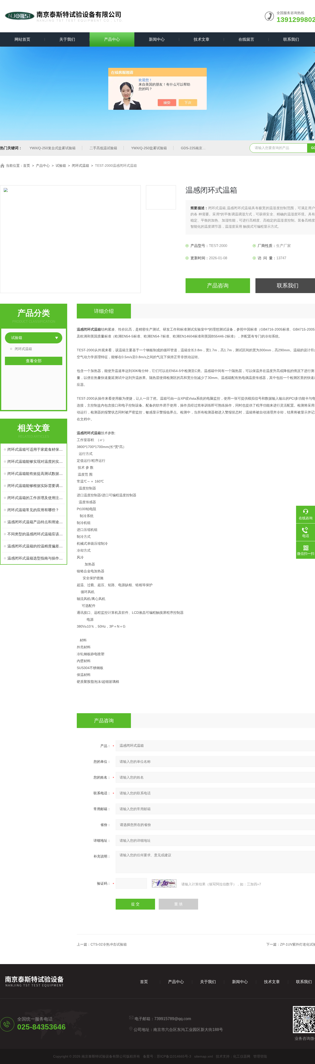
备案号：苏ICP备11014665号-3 (167, 1056)
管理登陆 (260, 1056)
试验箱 (61, 166)
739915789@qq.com (172, 1019)
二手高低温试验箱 (103, 148)
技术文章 (201, 39)
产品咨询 (218, 285)
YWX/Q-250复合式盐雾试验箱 (53, 148)
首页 (26, 166)
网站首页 (22, 39)
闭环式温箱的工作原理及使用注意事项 (36, 498)
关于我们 (67, 39)
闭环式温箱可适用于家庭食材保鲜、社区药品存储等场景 (36, 449)
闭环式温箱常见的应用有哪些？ (33, 510)
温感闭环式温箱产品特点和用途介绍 (36, 522)
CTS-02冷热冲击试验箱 (109, 944)
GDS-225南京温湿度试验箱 (202, 148)
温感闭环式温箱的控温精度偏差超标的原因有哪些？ (36, 546)
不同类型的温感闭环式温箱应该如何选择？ (36, 534)
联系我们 (291, 39)
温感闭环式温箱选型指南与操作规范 (36, 558)
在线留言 (246, 39)
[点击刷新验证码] (164, 883)
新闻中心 (157, 39)
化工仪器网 (241, 1056)
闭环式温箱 (80, 166)
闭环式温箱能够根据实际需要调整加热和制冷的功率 (36, 486)
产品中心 (112, 39)
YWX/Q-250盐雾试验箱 (149, 148)
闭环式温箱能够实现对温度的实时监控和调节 (36, 461)
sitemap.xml (203, 1056)
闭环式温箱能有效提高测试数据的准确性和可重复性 (36, 473)
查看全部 (34, 361)
